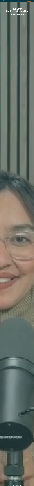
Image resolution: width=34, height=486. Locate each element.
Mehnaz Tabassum (8, 1)
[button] (25, 1)
